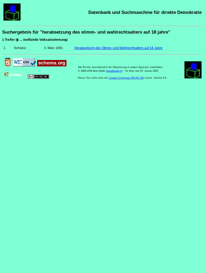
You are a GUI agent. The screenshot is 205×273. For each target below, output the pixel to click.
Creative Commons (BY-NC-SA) (126, 78)
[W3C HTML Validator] (7, 65)
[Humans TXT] (15, 77)
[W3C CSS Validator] (24, 65)
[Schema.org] (51, 65)
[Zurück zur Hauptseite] (12, 19)
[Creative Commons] (38, 77)
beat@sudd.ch (114, 71)
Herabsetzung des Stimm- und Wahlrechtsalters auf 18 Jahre (118, 48)
